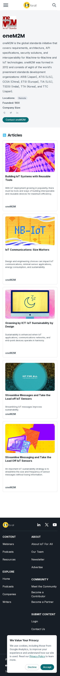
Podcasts (8, 551)
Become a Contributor (38, 594)
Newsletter (37, 559)
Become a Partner (42, 601)
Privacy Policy (37, 656)
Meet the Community (44, 586)
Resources (9, 559)
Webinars (8, 544)
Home (6, 578)
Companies (9, 594)
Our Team (37, 551)
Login (34, 621)
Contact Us (38, 629)
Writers (7, 601)
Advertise (37, 567)
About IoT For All (42, 544)
